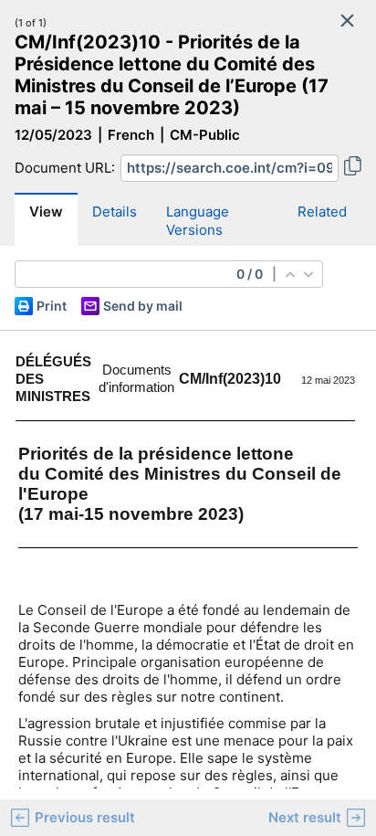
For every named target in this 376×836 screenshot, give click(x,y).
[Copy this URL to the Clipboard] (352, 168)
